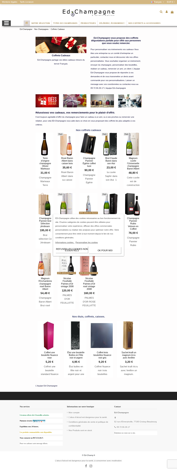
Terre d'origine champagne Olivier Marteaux (45, 163)
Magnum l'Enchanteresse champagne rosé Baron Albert (46, 283)
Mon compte (74, 412)
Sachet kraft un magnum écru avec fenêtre (129, 355)
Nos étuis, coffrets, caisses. (88, 316)
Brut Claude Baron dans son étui (111, 161)
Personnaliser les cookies (87, 242)
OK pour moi (105, 250)
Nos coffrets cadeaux (88, 130)
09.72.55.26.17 (123, 427)
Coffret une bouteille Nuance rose (49, 355)
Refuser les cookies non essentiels (72, 250)
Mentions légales (10, 2)
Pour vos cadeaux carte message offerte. (34, 443)
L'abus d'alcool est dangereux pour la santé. (88, 417)
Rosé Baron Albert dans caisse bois (67, 161)
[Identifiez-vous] (167, 11)
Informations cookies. (65, 242)
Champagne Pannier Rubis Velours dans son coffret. (133, 245)
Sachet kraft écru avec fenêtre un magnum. (129, 370)
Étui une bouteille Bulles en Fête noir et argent (75, 355)
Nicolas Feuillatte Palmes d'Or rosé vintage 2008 (89, 283)
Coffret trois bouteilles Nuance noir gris (102, 355)
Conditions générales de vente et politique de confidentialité (88, 424)
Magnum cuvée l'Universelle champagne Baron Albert (133, 163)
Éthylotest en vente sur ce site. (124, 433)
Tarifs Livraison (26, 2)
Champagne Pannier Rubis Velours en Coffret (133, 223)
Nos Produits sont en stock (80, 430)
